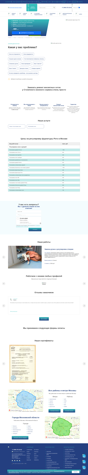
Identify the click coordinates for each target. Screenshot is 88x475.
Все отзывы (44, 318)
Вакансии (34, 1)
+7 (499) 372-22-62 (67, 7)
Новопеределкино (17, 429)
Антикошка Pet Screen (69, 451)
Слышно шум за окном (15, 59)
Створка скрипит (36, 68)
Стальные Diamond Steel (70, 455)
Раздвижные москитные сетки (53, 467)
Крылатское (52, 406)
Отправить (35, 229)
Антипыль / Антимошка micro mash (71, 459)
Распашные (49, 465)
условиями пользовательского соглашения (28, 226)
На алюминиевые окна (51, 462)
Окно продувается (28, 54)
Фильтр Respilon (68, 467)
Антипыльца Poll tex (69, 456)
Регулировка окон (32, 126)
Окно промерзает (26, 63)
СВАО (65, 401)
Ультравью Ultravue (69, 465)
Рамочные (49, 451)
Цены (49, 1)
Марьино (51, 404)
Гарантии (59, 1)
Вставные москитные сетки (52, 464)
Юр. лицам (39, 2)
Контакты (54, 1)
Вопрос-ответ (65, 2)
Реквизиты (80, 1)
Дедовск (29, 433)
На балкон (49, 458)
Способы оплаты (75, 2)
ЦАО (65, 399)
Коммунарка (30, 429)
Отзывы (29, 1)
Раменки (15, 426)
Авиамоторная (52, 399)
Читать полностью (13, 311)
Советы (70, 1)
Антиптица (67, 453)
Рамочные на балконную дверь (52, 454)
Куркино (29, 428)
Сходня (29, 426)
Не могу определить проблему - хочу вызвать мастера (23, 73)
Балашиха (15, 428)
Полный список (54, 410)
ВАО (65, 404)
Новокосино (15, 431)
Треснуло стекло (24, 68)
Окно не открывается (14, 54)
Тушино (51, 401)
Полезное (44, 1)
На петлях (49, 456)
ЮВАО (65, 406)
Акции (14, 1)
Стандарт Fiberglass (69, 449)
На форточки (49, 460)
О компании (8, 1)
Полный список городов (20, 437)
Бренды (24, 1)
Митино (51, 402)
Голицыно (15, 433)
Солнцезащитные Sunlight (71, 463)
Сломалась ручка (13, 63)
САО (65, 402)
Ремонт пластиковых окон (15, 126)
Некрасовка (30, 431)
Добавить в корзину (27, 33)
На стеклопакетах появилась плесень (34, 59)
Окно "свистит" (38, 63)
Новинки (19, 1)
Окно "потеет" (12, 68)
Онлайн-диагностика (14, 43)
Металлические (68, 461)
